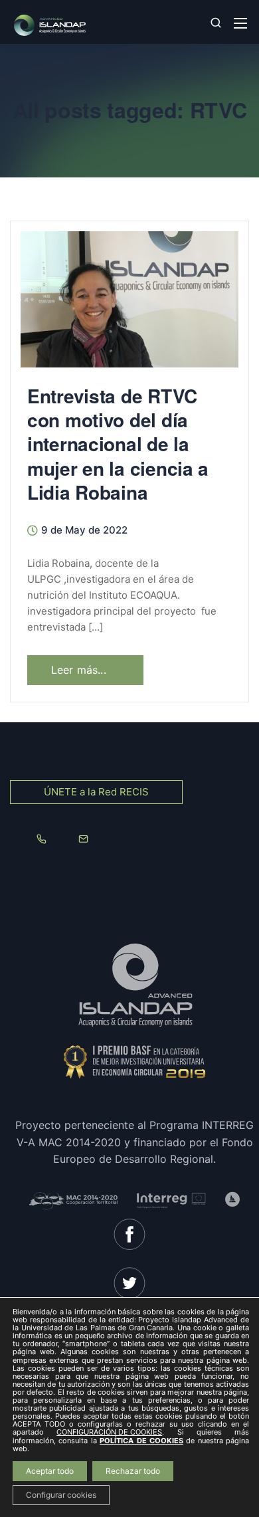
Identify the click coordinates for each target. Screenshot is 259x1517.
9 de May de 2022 (84, 530)
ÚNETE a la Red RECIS (96, 791)
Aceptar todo (50, 1471)
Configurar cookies (61, 1495)
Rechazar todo (133, 1471)
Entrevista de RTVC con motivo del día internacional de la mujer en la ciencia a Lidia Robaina (118, 444)
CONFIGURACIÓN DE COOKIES (109, 1433)
